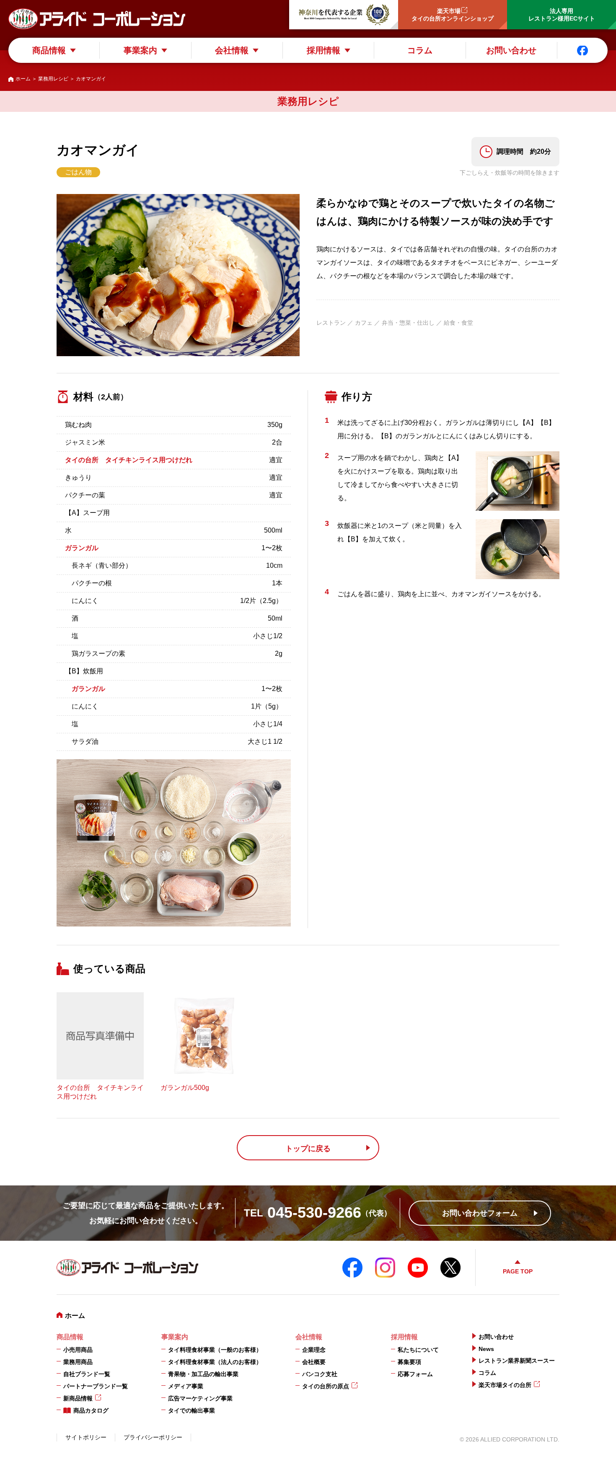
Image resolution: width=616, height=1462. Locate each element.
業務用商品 (78, 1361)
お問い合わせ (511, 50)
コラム (419, 50)
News (486, 1349)
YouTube (418, 1268)
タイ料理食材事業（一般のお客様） (215, 1349)
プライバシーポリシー (153, 1437)
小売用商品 (78, 1349)
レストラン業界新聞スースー (517, 1360)
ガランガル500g (184, 1087)
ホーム (23, 79)
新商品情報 (78, 1398)
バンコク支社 (319, 1374)
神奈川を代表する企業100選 (343, 14)
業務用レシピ (53, 79)
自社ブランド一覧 (86, 1374)
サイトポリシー (85, 1437)
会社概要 (314, 1361)
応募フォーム (415, 1374)
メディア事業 (185, 1386)
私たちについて (418, 1349)
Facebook (582, 50)
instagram (385, 1268)
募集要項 (409, 1361)
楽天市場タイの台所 (505, 1385)
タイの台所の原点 (325, 1386)
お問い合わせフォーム (480, 1213)
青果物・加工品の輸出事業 (203, 1374)
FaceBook (352, 1268)
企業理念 (314, 1349)
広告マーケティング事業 (200, 1398)
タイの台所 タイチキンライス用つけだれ (128, 459)
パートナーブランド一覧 (95, 1386)
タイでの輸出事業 (191, 1410)
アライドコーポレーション (96, 18)
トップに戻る (308, 1148)
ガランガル (81, 547)
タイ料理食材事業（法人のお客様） (215, 1361)
